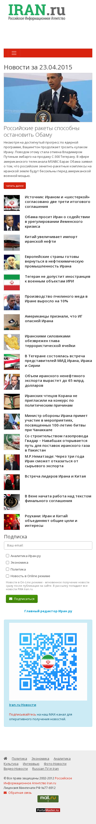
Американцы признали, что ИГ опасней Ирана (53, 318)
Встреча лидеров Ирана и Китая (55, 476)
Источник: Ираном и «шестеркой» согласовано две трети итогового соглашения (57, 201)
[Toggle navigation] (14, 53)
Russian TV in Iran (45, 768)
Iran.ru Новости (22, 705)
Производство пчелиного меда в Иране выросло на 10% (56, 299)
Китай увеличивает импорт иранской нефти (51, 239)
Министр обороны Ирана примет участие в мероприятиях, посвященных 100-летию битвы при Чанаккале (56, 422)
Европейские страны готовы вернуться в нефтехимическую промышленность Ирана (54, 261)
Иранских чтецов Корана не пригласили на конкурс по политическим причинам (51, 400)
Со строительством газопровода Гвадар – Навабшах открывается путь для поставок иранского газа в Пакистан (57, 443)
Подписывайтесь (22, 714)
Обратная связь (20, 793)
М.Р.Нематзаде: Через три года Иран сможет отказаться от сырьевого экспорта (54, 461)
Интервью (31, 763)
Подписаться (23, 599)
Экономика (19, 562)
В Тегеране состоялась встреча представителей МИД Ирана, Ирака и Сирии (58, 360)
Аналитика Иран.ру (25, 556)
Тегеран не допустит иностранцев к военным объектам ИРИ (57, 279)
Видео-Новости (16, 768)
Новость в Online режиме (30, 576)
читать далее (15, 185)
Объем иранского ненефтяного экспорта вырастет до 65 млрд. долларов (55, 380)
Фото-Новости (55, 763)
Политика (18, 569)
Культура (11, 763)
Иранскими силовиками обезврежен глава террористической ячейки (50, 340)
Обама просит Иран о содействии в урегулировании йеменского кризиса (57, 221)
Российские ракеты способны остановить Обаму (42, 131)
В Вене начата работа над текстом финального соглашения (58, 498)
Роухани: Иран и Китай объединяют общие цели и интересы (51, 520)
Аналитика (62, 758)
